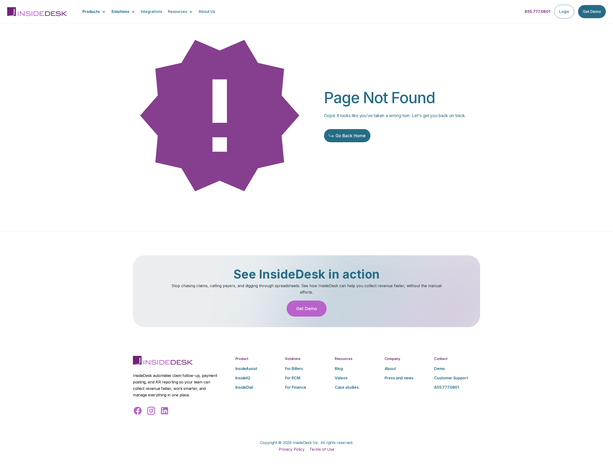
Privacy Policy (292, 449)
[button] (94, 12)
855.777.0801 (537, 11)
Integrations (151, 11)
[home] (37, 11)
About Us (207, 11)
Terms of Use (321, 449)
